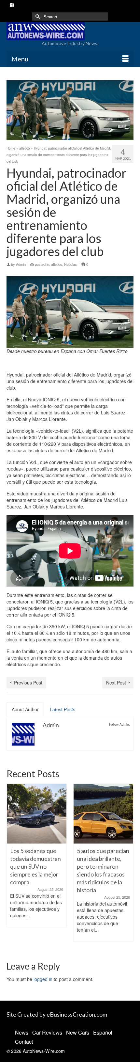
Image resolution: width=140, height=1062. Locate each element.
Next (127, 866)
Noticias (70, 264)
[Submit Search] (37, 16)
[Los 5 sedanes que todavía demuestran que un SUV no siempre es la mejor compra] (36, 814)
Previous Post (28, 682)
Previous (12, 866)
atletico (56, 264)
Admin (21, 264)
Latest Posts (62, 709)
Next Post (116, 682)
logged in (43, 979)
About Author (25, 709)
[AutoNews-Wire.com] (70, 31)
